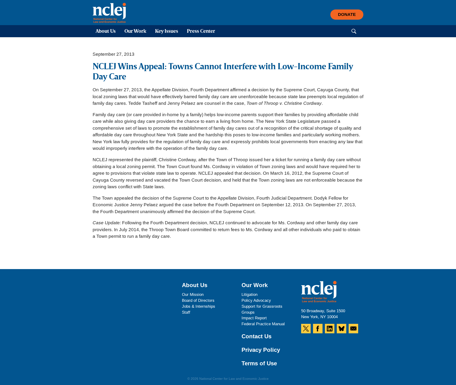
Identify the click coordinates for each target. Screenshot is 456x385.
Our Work (135, 31)
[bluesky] (341, 328)
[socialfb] (318, 328)
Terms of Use (259, 363)
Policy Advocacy (256, 300)
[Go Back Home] (109, 13)
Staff (186, 312)
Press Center (201, 31)
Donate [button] (347, 14)
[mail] (353, 328)
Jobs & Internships (198, 306)
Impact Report (254, 318)
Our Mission (193, 294)
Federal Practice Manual (263, 324)
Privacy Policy (261, 350)
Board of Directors (198, 300)
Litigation (249, 294)
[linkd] (329, 328)
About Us (106, 31)
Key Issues (166, 31)
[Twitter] (306, 328)
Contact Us (256, 336)
